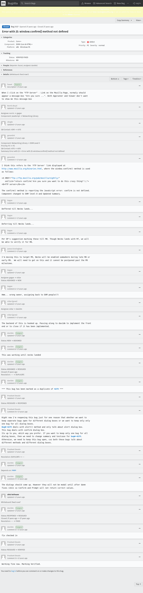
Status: (12, 57)
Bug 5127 (14, 27)
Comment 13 (11, 558)
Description (11, 87)
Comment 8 (11, 349)
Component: (9, 44)
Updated (10, 108)
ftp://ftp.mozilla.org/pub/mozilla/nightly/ (35, 178)
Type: (83, 42)
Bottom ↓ (115, 79)
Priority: (82, 45)
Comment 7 (11, 318)
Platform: (11, 47)
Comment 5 (11, 251)
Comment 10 (12, 412)
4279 (56, 389)
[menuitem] (86, 3)
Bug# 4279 (7, 427)
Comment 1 (11, 160)
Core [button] (18, 41)
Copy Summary (123, 20)
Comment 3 (11, 218)
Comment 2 (11, 203)
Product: (11, 41)
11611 (14, 470)
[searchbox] (49, 3)
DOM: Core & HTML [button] (24, 44)
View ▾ (138, 20)
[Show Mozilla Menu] (3, 3)
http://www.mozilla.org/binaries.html (22, 169)
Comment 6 (11, 289)
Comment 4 (11, 233)
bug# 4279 (76, 436)
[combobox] (49, 3)
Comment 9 (11, 383)
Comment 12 (11, 530)
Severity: (93, 45)
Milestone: (10, 60)
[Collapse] (139, 85)
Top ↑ (138, 584)
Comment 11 (11, 479)
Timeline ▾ (137, 79)
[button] (136, 3)
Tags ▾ (125, 79)
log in (13, 571)
